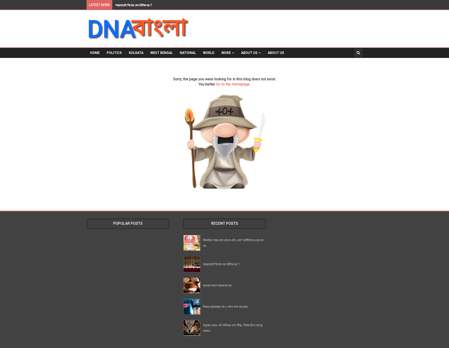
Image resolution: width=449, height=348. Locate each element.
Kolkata (136, 53)
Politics (114, 53)
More (226, 53)
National (188, 53)
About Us (249, 53)
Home (95, 53)
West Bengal (161, 53)
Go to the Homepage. (233, 84)
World (208, 53)
